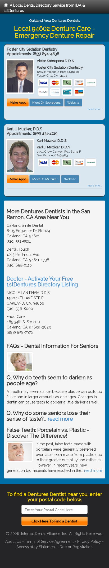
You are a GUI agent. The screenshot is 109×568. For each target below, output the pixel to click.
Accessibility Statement (36, 547)
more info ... (95, 109)
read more (60, 419)
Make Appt (18, 102)
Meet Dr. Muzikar (44, 179)
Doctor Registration (76, 547)
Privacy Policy (89, 541)
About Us (13, 541)
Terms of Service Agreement (49, 541)
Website (73, 102)
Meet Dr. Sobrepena (46, 102)
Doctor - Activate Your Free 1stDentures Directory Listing (42, 282)
